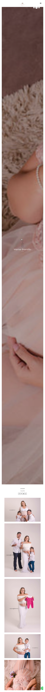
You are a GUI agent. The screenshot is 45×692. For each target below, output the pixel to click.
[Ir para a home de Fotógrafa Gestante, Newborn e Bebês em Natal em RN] (22, 3)
